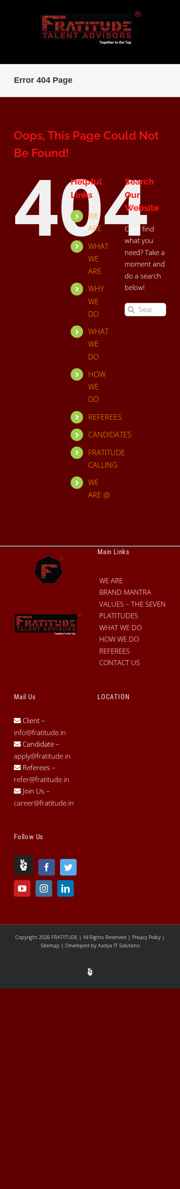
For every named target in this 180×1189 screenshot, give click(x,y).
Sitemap (51, 945)
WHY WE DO (96, 301)
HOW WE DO (97, 386)
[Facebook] (46, 867)
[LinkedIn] (65, 888)
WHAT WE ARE (98, 258)
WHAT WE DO (98, 343)
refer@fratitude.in (41, 779)
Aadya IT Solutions (119, 945)
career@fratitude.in (44, 802)
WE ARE (111, 580)
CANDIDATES (110, 434)
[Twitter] (68, 867)
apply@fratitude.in (42, 755)
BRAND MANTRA (125, 592)
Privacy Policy (147, 937)
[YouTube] (22, 888)
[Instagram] (44, 888)
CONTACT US (119, 662)
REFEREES (105, 417)
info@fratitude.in (40, 732)
